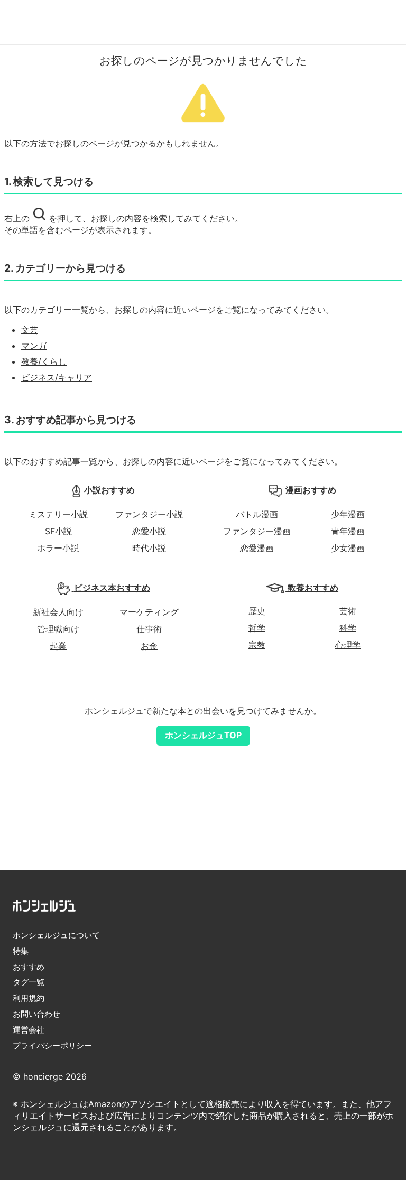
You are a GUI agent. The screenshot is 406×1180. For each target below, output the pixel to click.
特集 (21, 951)
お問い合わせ (36, 1014)
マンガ (34, 345)
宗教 (256, 644)
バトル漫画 (257, 514)
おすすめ (28, 967)
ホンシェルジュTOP (203, 735)
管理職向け (58, 629)
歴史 (256, 611)
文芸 (29, 329)
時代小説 (149, 548)
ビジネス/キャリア (56, 377)
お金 (149, 645)
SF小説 (58, 531)
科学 (347, 627)
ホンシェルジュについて (56, 935)
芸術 (347, 611)
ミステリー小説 (58, 514)
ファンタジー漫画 (257, 531)
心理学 (348, 644)
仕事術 (149, 629)
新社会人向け (58, 612)
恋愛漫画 (257, 548)
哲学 (256, 627)
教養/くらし (44, 361)
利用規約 (28, 998)
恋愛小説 (149, 531)
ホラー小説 (58, 548)
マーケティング (149, 612)
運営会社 (28, 1030)
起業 (58, 645)
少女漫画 (348, 548)
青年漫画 (348, 531)
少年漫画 (348, 514)
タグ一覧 (28, 982)
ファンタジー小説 (149, 514)
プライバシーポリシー (52, 1045)
